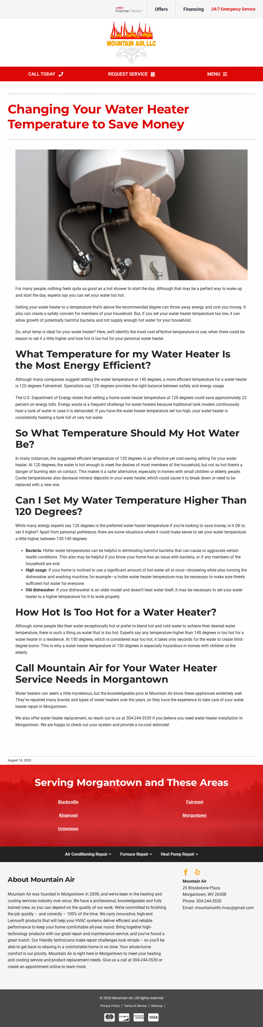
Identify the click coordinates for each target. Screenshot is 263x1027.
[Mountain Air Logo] (131, 22)
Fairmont (194, 802)
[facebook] (186, 872)
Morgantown (194, 815)
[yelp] (197, 872)
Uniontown (68, 828)
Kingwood (68, 815)
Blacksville (68, 802)
